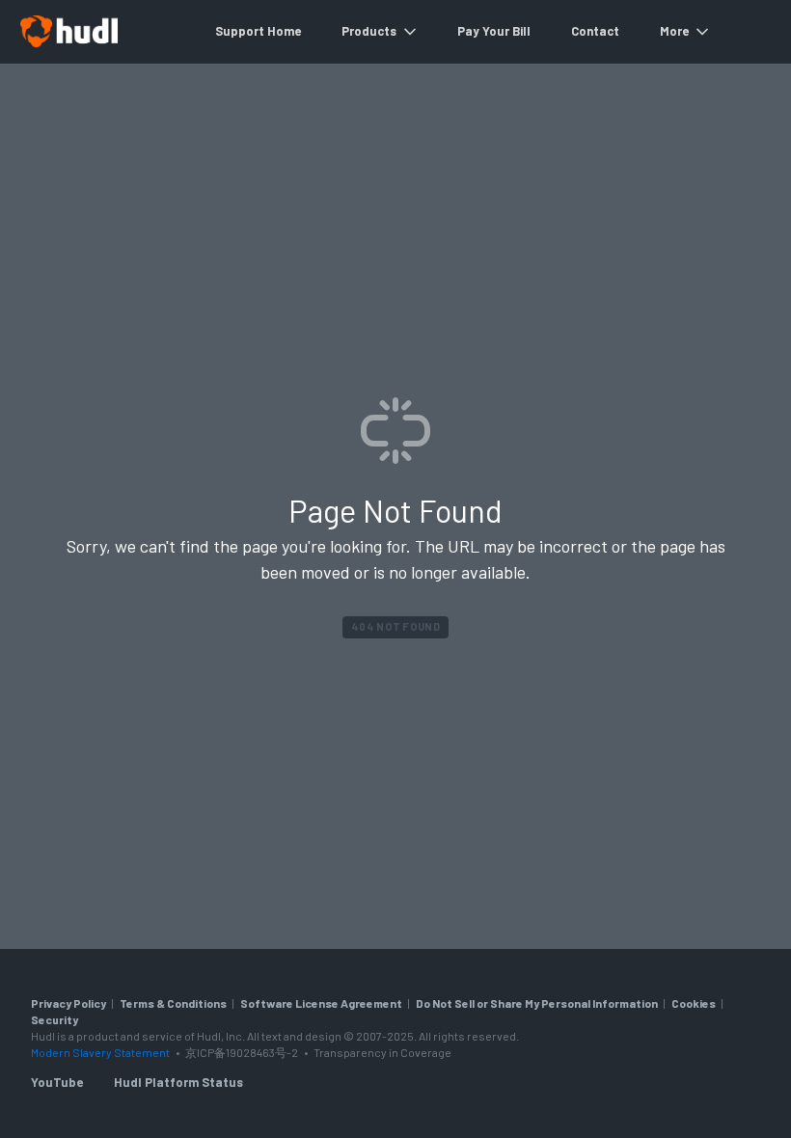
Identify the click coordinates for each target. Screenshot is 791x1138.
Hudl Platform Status (178, 1082)
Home (284, 31)
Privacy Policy (68, 1003)
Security (54, 1019)
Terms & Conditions (173, 1003)
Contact (595, 31)
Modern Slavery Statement (100, 1052)
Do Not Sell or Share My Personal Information (537, 1003)
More (674, 31)
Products (368, 31)
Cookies (693, 1003)
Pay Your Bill (494, 31)
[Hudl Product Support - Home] (68, 31)
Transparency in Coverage (382, 1052)
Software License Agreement (321, 1003)
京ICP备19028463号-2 (242, 1052)
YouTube (57, 1082)
